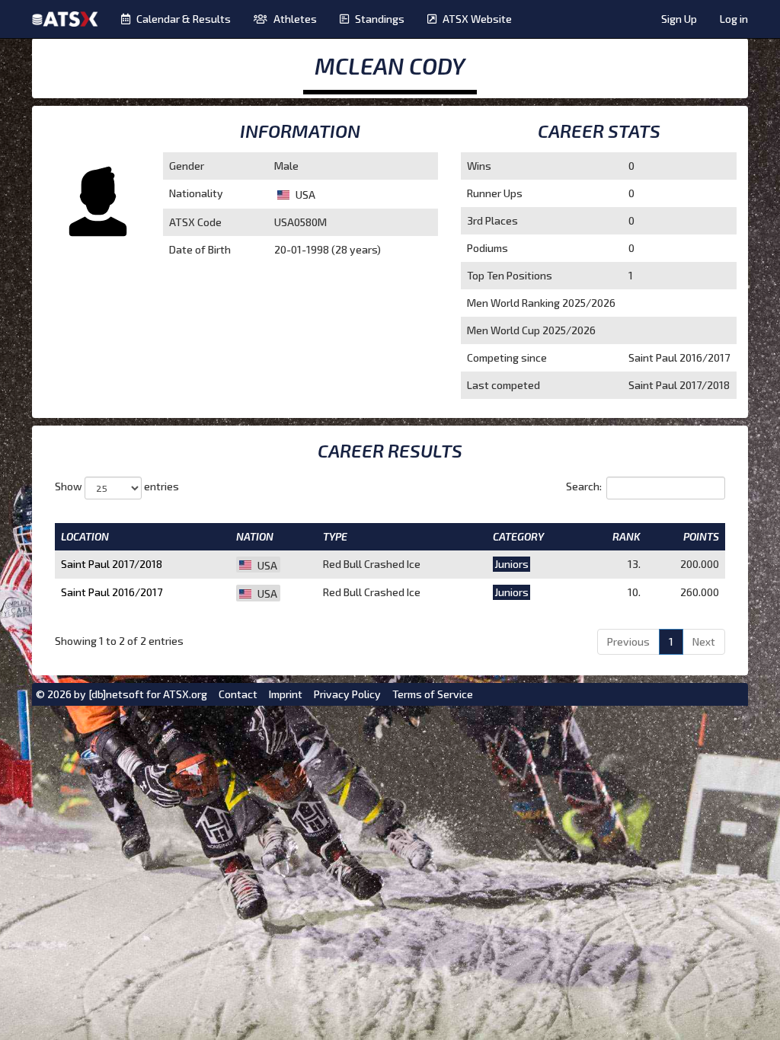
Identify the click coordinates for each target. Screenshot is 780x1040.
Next (703, 641)
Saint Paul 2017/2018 (111, 563)
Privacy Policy (347, 693)
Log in (734, 18)
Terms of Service (432, 693)
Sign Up (679, 18)
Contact (238, 693)
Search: (584, 486)
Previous (628, 641)
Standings (379, 18)
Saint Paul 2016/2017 (111, 591)
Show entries (117, 486)
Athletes (295, 18)
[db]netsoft (116, 693)
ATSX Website (477, 18)
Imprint (285, 693)
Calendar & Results (183, 18)
